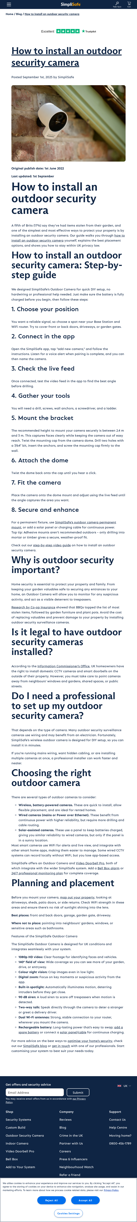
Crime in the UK (71, 1135)
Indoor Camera (17, 1143)
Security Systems (18, 1119)
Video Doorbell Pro (20, 1151)
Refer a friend (69, 1175)
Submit (78, 1092)
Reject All (51, 1200)
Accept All (85, 1200)
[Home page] (71, 4)
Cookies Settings (68, 1213)
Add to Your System (20, 1167)
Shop (9, 1111)
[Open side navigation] (8, 4)
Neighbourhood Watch (76, 1167)
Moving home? (120, 1135)
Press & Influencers (73, 1159)
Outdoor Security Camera (25, 1135)
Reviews (65, 1119)
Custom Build (15, 1127)
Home (9, 14)
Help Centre (118, 1127)
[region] (68, 1200)
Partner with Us (71, 1143)
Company (66, 1111)
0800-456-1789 (120, 1143)
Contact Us (117, 1119)
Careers (65, 1151)
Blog (19, 14)
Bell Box (12, 1159)
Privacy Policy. (111, 1190)
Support (115, 1111)
